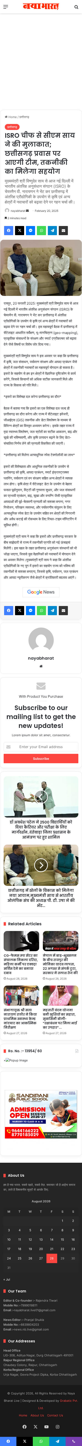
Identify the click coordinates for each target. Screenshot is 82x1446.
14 (51, 1239)
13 (41, 1239)
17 (8, 1249)
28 (52, 1258)
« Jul (6, 1279)
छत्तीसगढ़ (24, 117)
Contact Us (55, 1415)
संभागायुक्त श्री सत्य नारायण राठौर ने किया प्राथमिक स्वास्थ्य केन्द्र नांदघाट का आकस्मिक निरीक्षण (20, 1019)
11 (19, 1239)
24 (9, 1258)
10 (8, 1239)
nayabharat (18, 210)
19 (30, 1249)
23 (73, 1249)
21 (51, 1249)
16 (73, 1239)
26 (30, 1258)
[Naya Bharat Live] (41, 6)
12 (30, 1239)
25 (19, 1258)
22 (62, 1249)
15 (62, 1239)
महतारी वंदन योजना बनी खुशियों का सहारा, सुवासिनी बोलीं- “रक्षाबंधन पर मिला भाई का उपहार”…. (60, 1019)
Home (12, 117)
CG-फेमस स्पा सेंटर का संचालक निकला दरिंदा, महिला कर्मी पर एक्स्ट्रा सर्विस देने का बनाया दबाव (21, 964)
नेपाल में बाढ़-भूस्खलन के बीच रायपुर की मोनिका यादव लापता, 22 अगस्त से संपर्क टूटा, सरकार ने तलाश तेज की (60, 964)
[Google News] (41, 592)
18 (19, 1249)
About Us (37, 1415)
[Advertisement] (41, 66)
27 (41, 1258)
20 (41, 1249)
